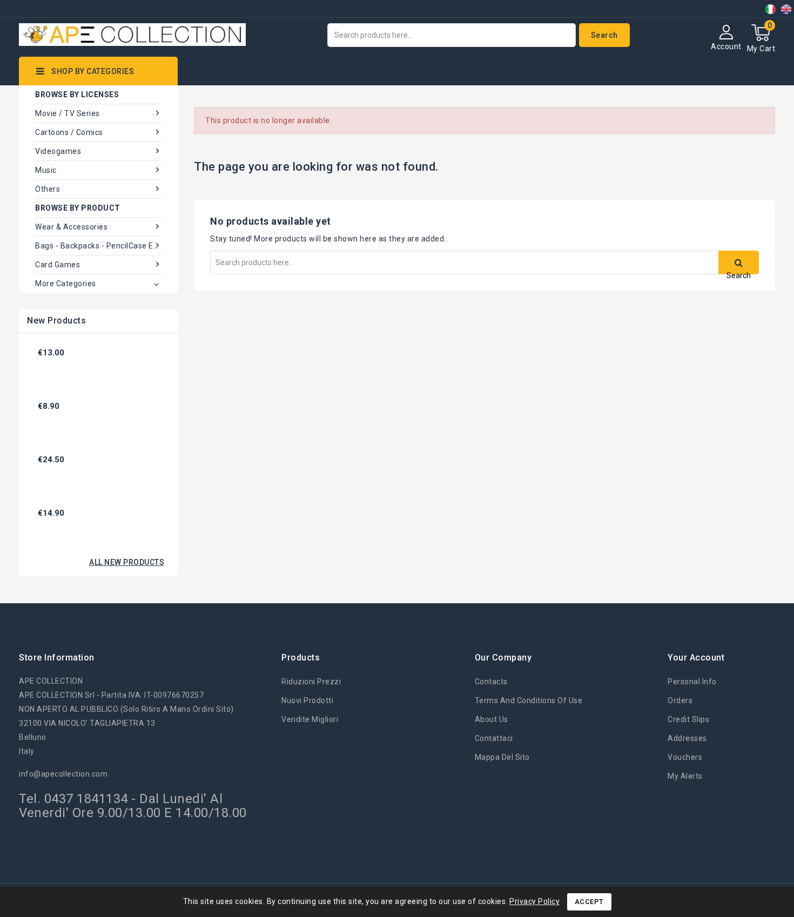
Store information (57, 657)
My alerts (685, 776)
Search (604, 35)
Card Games (57, 264)
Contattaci (494, 738)
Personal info (692, 681)
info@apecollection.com (63, 774)
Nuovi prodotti (307, 700)
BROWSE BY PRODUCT (77, 208)
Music (46, 170)
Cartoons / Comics (69, 132)
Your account (696, 657)
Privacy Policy (534, 901)
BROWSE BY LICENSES (77, 94)
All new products (126, 562)
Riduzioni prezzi (311, 681)
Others (47, 189)
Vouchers (685, 757)
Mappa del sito (502, 757)
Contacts (491, 681)
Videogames (58, 151)
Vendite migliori (309, 719)
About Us (491, 719)
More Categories (65, 283)
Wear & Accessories (71, 226)
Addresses (687, 738)
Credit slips (688, 719)
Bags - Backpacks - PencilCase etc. (98, 245)
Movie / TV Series (67, 113)
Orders (680, 700)
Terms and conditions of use (529, 700)
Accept (589, 902)
